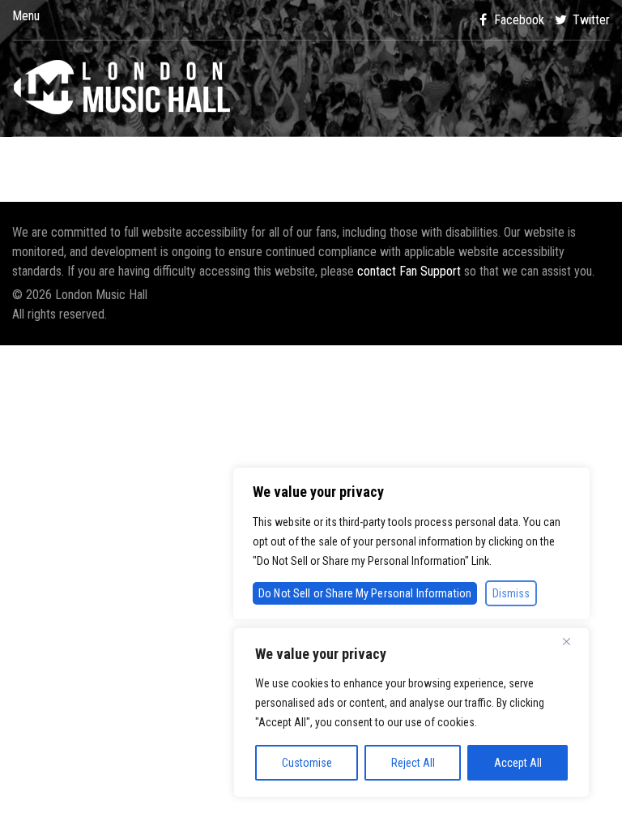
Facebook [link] (517, 20)
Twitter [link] (589, 20)
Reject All (413, 762)
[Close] (572, 641)
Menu (26, 16)
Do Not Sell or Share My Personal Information (364, 593)
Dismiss (511, 593)
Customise (307, 762)
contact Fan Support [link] (410, 271)
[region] (411, 712)
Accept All (518, 762)
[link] (311, 88)
